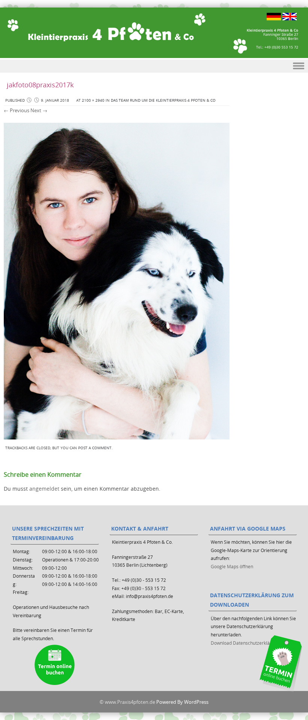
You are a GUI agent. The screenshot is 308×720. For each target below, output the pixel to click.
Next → (38, 110)
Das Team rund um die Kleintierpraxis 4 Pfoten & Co (163, 100)
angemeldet (44, 488)
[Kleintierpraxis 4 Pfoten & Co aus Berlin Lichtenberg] (154, 33)
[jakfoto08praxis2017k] (116, 437)
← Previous (16, 110)
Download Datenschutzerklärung (245, 643)
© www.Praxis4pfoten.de (127, 702)
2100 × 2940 (93, 100)
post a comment (95, 447)
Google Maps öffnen (232, 566)
